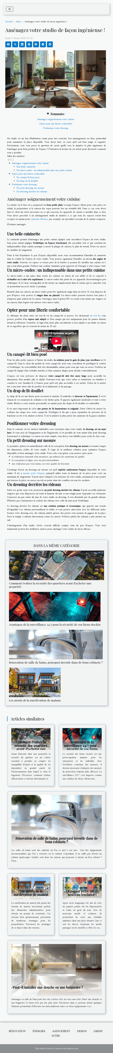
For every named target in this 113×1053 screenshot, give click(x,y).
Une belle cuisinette (25, 167)
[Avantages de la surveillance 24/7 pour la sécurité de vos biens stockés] (54, 606)
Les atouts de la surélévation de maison (35, 700)
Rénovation (17, 1031)
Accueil (8, 22)
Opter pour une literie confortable (55, 124)
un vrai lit (95, 316)
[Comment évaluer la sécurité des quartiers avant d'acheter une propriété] (56, 565)
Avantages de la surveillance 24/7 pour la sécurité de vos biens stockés (54, 624)
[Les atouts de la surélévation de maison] (35, 682)
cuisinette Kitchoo (39, 219)
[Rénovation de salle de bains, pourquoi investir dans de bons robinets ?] (56, 644)
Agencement (61, 1031)
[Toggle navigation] (9, 9)
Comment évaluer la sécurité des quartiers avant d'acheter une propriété (50, 584)
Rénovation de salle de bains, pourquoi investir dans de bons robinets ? (56, 662)
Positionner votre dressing (55, 128)
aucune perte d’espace (34, 473)
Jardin (98, 1031)
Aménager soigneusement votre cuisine (55, 119)
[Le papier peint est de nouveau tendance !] (82, 888)
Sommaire (57, 114)
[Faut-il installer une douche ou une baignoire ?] (56, 970)
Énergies (39, 1031)
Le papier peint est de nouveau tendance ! (82, 893)
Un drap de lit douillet (27, 181)
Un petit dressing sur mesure (30, 188)
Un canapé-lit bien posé (27, 177)
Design (82, 1031)
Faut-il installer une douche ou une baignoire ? (48, 987)
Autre (18, 22)
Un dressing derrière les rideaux (31, 192)
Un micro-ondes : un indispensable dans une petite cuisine (44, 170)
